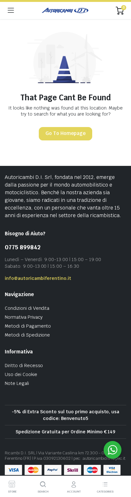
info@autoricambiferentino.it (38, 278)
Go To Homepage (65, 133)
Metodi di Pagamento (28, 326)
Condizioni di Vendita (27, 308)
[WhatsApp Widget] (112, 450)
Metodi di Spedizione (27, 335)
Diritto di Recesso (24, 365)
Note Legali (17, 383)
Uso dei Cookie (21, 374)
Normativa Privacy (24, 317)
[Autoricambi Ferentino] (65, 10)
